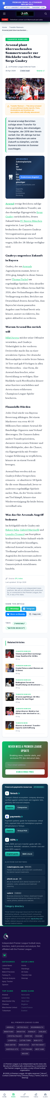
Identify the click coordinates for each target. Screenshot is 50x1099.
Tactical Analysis (8, 978)
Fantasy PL (6, 975)
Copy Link (36, 614)
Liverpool (6, 998)
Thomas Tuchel (20, 279)
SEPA (14, 839)
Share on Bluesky (17, 614)
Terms (37, 1076)
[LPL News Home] (25, 14)
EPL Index (19, 579)
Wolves (25, 1053)
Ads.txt (44, 1076)
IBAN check (27, 854)
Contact (5, 1076)
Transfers (6, 969)
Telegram (30, 609)
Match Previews (8, 972)
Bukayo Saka (12, 530)
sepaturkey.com (37, 919)
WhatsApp (14, 609)
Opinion (5, 985)
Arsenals (27, 266)
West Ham (25, 1001)
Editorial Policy (15, 1076)
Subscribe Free (25, 772)
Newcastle (25, 995)
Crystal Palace (27, 1007)
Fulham (39, 1036)
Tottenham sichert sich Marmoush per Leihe (26, 20)
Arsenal (9, 204)
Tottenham (6, 1011)
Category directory (14, 906)
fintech (15, 793)
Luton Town (25, 1040)
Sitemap (24, 978)
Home (4, 27)
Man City (38, 1040)
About (43, 1073)
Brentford (8, 1031)
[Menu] (4, 13)
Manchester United (9, 1007)
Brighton (24, 1004)
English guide (12, 854)
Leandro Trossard (15, 534)
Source (39, 71)
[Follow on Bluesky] (4, 955)
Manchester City (8, 1001)
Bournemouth (37, 1027)
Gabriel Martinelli (29, 530)
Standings (25, 969)
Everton (24, 1011)
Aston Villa (25, 998)
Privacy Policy (28, 1076)
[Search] (45, 13)
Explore (10, 807)
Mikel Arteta (12, 338)
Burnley (31, 1031)
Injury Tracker (7, 981)
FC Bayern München (31, 221)
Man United (11, 1045)
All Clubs (24, 972)
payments (16, 816)
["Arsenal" (19, 624)
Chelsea (5, 1004)
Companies (22, 807)
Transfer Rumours (16, 27)
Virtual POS (22, 831)
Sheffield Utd (12, 1049)
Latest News (7, 965)
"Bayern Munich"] (16, 628)
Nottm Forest (38, 1045)
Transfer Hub (26, 975)
